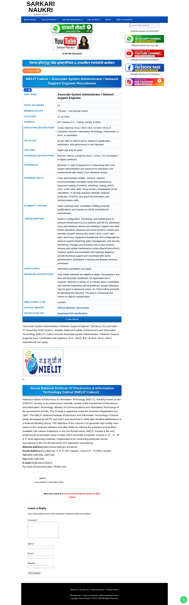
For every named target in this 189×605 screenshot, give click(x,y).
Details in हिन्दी (33, 71)
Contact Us (84, 590)
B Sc (64, 494)
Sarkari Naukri (40, 6)
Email (31, 553)
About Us (74, 590)
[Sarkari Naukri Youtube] (71, 43)
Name (31, 544)
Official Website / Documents (73, 308)
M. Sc (92, 494)
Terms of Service (97, 590)
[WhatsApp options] (183, 599)
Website (31, 563)
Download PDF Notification (72, 313)
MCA (98, 494)
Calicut (72, 497)
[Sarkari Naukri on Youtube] (145, 53)
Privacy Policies (112, 590)
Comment (33, 520)
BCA (76, 494)
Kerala (86, 494)
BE (80, 494)
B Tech (70, 494)
